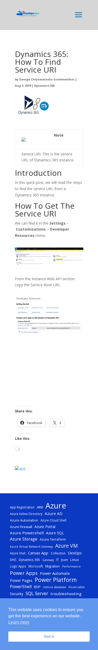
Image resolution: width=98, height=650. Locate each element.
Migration (52, 566)
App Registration (22, 507)
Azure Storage (23, 539)
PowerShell (21, 586)
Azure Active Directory (26, 514)
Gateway (48, 560)
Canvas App (38, 552)
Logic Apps (18, 566)
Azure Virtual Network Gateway (31, 546)
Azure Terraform (53, 539)
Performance (71, 566)
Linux (74, 559)
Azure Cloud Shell (53, 520)
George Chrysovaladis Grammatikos (46, 79)
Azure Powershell (27, 532)
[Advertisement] (49, 373)
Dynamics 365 (44, 85)
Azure (55, 506)
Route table (76, 587)
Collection (58, 553)
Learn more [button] (19, 622)
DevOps (75, 552)
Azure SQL (55, 532)
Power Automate (55, 573)
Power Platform (56, 580)
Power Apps (24, 573)
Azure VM (66, 546)
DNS (13, 560)
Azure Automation (24, 520)
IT (57, 559)
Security (16, 593)
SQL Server (37, 593)
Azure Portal (44, 526)
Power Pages (21, 580)
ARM (40, 507)
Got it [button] (49, 636)
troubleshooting (66, 593)
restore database (54, 587)
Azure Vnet (18, 553)
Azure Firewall (21, 526)
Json (64, 559)
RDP (37, 586)
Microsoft (35, 566)
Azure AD (53, 513)
